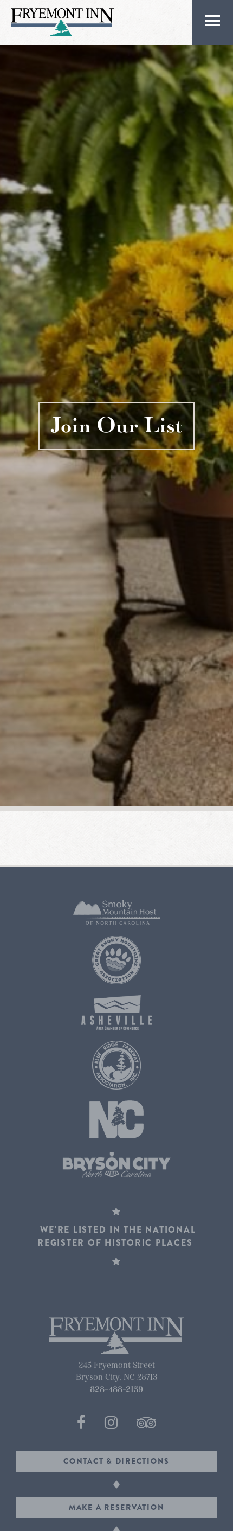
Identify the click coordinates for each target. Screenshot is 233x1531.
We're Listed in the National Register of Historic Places (116, 1236)
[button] (212, 22)
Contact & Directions (116, 1461)
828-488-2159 (116, 1389)
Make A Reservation (117, 1507)
